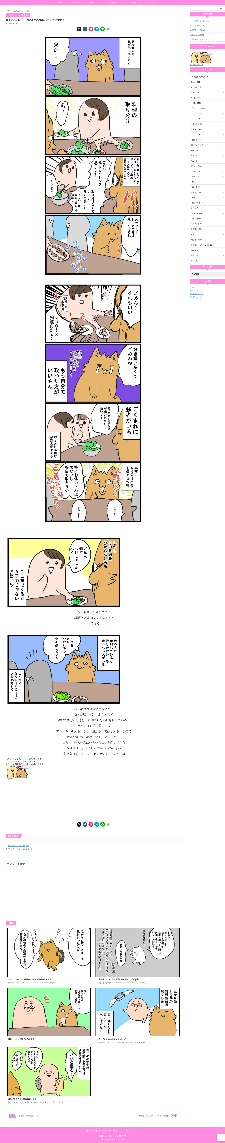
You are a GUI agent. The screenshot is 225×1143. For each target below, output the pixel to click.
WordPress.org (195, 297)
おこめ (19, 849)
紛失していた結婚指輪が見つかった (112, 1039)
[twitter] (79, 29)
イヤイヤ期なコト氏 (197, 26)
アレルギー (12, 849)
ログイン (193, 287)
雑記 (27, 846)
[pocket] (90, 29)
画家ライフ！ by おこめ (112, 1136)
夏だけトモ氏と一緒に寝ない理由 (22, 1099)
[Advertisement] (76, 801)
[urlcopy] (108, 29)
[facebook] (85, 29)
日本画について (93, 2)
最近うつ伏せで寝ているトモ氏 (21, 1039)
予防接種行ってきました (199, 39)
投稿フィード (195, 291)
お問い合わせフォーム (115, 1131)
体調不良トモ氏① (197, 35)
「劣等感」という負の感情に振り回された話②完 (118, 979)
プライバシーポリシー (133, 1131)
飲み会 (30, 849)
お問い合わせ (131, 2)
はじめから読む (56, 2)
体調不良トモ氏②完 (197, 30)
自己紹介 (75, 2)
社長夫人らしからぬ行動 (16, 846)
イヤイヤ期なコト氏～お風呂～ (201, 21)
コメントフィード (196, 294)
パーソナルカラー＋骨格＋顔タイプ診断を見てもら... (30, 979)
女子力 (24, 849)
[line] (102, 29)
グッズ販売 (112, 2)
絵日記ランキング (12, 779)
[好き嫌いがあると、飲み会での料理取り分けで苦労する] (96, 29)
